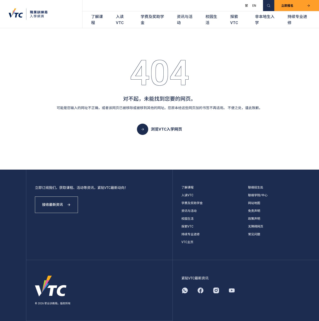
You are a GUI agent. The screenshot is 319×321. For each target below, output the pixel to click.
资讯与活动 (184, 19)
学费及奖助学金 (152, 19)
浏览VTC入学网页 (166, 129)
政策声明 (254, 218)
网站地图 (254, 203)
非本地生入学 (265, 19)
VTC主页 (187, 242)
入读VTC (120, 19)
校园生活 (211, 19)
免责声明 (254, 211)
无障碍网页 (255, 226)
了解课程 (97, 19)
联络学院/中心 (258, 195)
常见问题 (254, 234)
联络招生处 (255, 187)
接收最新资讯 (52, 205)
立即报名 (287, 5)
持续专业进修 (297, 19)
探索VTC (234, 19)
